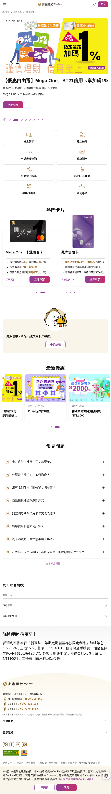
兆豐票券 (30, 763)
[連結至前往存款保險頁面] (24, 752)
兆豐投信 (42, 763)
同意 (66, 787)
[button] (10, 120)
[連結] (95, 4)
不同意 (44, 787)
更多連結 (8, 732)
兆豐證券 (19, 763)
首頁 (7, 12)
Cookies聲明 (85, 779)
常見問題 (55, 446)
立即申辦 (39, 279)
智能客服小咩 (36, 694)
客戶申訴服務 (20, 694)
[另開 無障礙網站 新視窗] (11, 752)
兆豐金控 (7, 763)
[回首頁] (50, 4)
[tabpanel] (55, 402)
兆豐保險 (53, 763)
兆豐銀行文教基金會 (89, 763)
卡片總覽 (55, 344)
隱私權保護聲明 (67, 779)
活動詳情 (13, 92)
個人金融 (18, 12)
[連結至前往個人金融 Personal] (18, 683)
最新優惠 (55, 368)
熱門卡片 (55, 210)
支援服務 (8, 720)
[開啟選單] (4, 4)
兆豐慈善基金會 (69, 763)
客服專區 (7, 694)
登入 (103, 4)
